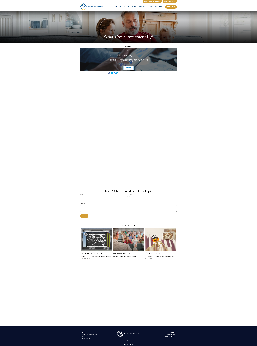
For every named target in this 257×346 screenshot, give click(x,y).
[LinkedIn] (140, 1)
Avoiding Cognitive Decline (122, 253)
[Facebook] (127, 341)
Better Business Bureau (169, 1)
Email (130, 194)
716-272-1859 (172, 336)
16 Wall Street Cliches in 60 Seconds (92, 253)
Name (81, 194)
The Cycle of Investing (152, 253)
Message (82, 203)
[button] (117, 6)
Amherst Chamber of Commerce (152, 1)
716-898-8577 (171, 334)
